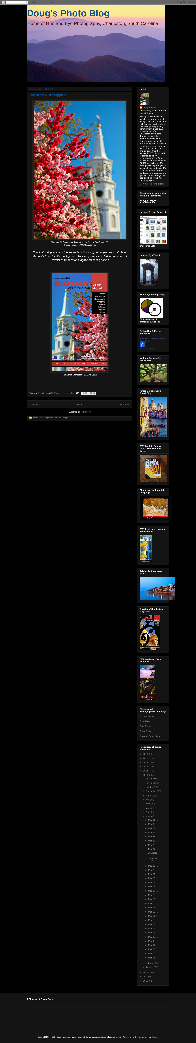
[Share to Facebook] (91, 393)
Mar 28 (152, 832)
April (148, 812)
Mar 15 (152, 899)
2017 (146, 758)
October (150, 787)
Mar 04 (152, 945)
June (148, 803)
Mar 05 (152, 941)
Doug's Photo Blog (68, 13)
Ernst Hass (145, 721)
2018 (146, 754)
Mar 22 (152, 870)
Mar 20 (152, 878)
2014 (146, 771)
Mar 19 (152, 882)
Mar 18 (152, 886)
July (148, 799)
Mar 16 (152, 895)
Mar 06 (152, 937)
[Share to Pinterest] (94, 393)
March (149, 816)
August (149, 795)
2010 (146, 981)
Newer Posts (35, 404)
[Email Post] (77, 393)
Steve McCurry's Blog (150, 736)
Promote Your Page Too (148, 349)
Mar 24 (152, 849)
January (150, 967)
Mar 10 (152, 920)
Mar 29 (152, 828)
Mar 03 (152, 949)
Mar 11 (152, 916)
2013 (146, 775)
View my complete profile (152, 184)
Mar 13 (152, 907)
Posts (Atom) (85, 412)
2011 (145, 976)
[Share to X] (88, 393)
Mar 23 (152, 866)
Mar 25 (152, 845)
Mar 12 (152, 912)
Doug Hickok (149, 107)
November (151, 783)
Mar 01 (152, 957)
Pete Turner (145, 726)
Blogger (154, 1037)
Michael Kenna (147, 716)
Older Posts (124, 404)
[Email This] (82, 393)
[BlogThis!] (85, 393)
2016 (146, 762)
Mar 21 (152, 874)
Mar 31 (152, 820)
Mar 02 (152, 953)
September (151, 791)
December (151, 778)
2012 (146, 972)
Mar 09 (152, 924)
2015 (146, 766)
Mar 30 (152, 824)
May (148, 808)
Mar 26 (152, 840)
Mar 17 (152, 891)
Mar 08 (152, 928)
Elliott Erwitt (145, 731)
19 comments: (67, 393)
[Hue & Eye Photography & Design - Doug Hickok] (142, 346)
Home (80, 404)
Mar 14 (152, 903)
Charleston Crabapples (47, 95)
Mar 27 (152, 836)
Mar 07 (152, 932)
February (150, 963)
